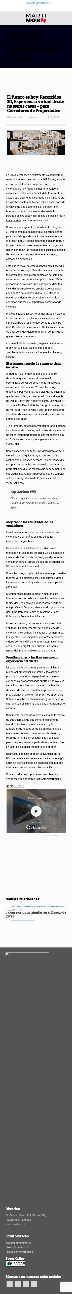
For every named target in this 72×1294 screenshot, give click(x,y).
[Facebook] (31, 8)
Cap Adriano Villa (23, 492)
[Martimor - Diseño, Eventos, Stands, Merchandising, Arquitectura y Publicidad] (36, 18)
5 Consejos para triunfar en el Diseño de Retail (36, 914)
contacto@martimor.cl (38, 3)
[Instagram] (40, 8)
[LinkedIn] (36, 8)
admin (32, 117)
